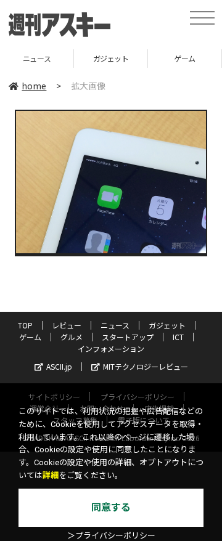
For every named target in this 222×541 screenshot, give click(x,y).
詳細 (51, 475)
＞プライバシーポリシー (111, 535)
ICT (178, 337)
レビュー (66, 325)
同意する (111, 507)
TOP (25, 325)
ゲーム (147, 58)
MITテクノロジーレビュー (145, 366)
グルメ (71, 337)
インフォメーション (111, 348)
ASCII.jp (59, 366)
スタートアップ (128, 337)
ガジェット (73, 58)
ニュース (115, 325)
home (34, 85)
